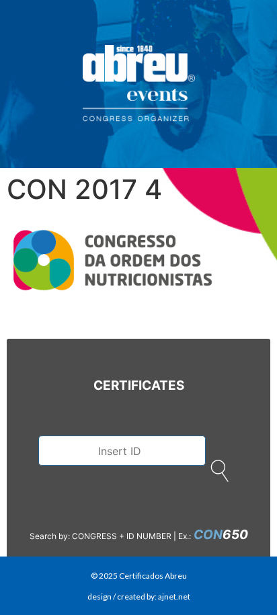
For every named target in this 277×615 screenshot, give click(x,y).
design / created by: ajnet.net (138, 596)
